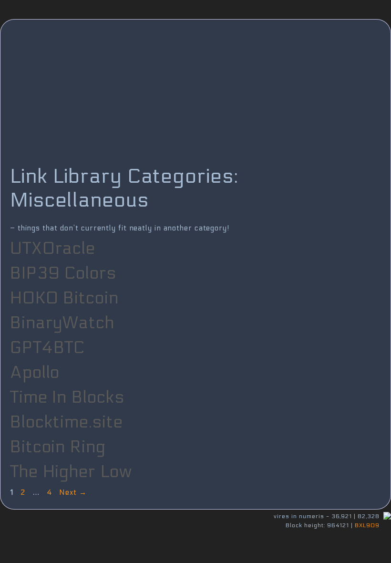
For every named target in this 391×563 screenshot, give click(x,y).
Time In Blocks (67, 397)
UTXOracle (52, 249)
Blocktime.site (66, 422)
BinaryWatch (62, 323)
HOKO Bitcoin (64, 298)
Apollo (35, 373)
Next (72, 492)
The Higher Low (71, 472)
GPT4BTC (47, 348)
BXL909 (367, 525)
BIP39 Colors (63, 273)
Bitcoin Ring (58, 447)
